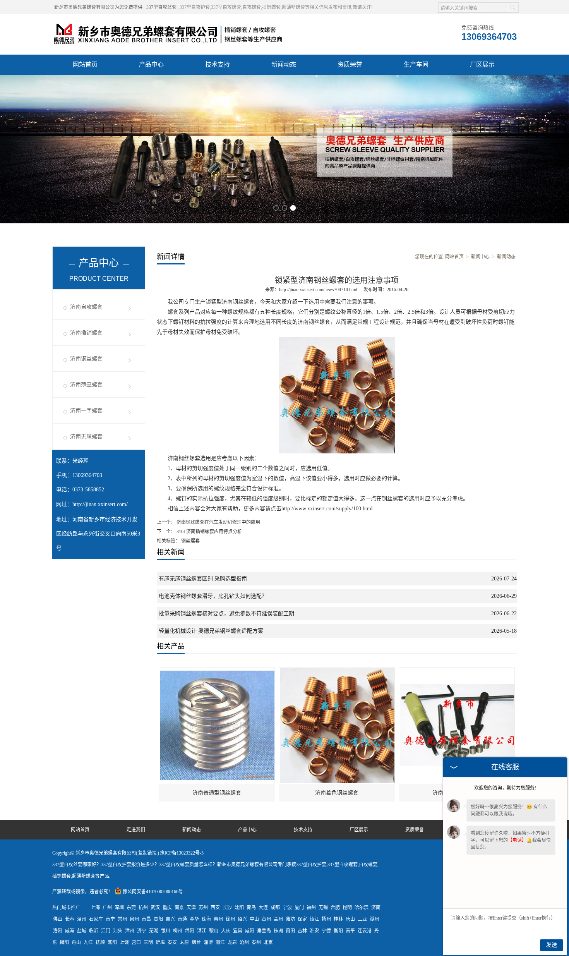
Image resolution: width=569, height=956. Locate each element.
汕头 (117, 931)
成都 (275, 907)
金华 (194, 919)
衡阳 (338, 931)
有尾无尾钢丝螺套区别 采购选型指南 (203, 579)
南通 (182, 919)
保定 (302, 919)
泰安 (172, 942)
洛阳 (57, 931)
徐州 (230, 919)
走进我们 (136, 829)
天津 (191, 907)
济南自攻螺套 (86, 307)
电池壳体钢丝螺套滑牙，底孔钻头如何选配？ (213, 596)
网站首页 (85, 64)
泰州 (256, 942)
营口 (136, 942)
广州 (107, 907)
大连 (263, 907)
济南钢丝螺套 (86, 359)
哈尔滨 (361, 907)
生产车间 (416, 64)
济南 (375, 907)
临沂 (93, 931)
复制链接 (147, 853)
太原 (184, 942)
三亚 (362, 919)
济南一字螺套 (86, 411)
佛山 (57, 919)
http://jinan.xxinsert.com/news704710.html (318, 289)
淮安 (314, 931)
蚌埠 (160, 942)
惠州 (218, 919)
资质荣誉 (350, 64)
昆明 (347, 907)
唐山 (350, 919)
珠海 (206, 919)
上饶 (124, 942)
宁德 (326, 931)
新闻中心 (480, 256)
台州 (266, 919)
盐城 (81, 931)
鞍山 (213, 931)
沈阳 (239, 907)
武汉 (155, 907)
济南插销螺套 (86, 333)
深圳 (119, 907)
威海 (69, 931)
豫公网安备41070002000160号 (153, 891)
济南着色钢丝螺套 (336, 793)
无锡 (323, 907)
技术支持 (217, 64)
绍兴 (242, 919)
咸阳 (249, 931)
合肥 (335, 907)
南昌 (146, 919)
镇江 (314, 919)
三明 (148, 942)
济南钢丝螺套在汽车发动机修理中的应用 (217, 522)
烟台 (196, 942)
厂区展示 (482, 64)
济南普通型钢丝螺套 (216, 793)
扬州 (326, 919)
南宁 (110, 919)
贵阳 (158, 919)
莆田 (290, 931)
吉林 (302, 931)
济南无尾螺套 (86, 436)
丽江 (220, 942)
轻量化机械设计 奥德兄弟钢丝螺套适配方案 (211, 631)
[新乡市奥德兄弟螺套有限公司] (168, 23)
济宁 (141, 931)
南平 (350, 931)
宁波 (287, 907)
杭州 (143, 907)
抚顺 (100, 942)
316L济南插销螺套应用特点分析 (208, 531)
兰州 (278, 919)
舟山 (76, 942)
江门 (105, 931)
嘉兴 (170, 919)
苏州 (203, 907)
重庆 (167, 907)
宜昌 (237, 931)
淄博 (208, 942)
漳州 (129, 931)
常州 (122, 919)
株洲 (278, 931)
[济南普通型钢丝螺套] (217, 671)
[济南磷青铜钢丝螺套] (457, 671)
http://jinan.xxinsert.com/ (100, 504)
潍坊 (290, 919)
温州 (81, 919)
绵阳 (189, 931)
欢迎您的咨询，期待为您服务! (505, 788)
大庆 (225, 931)
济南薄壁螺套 (86, 385)
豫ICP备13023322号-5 (182, 853)
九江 (88, 942)
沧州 (244, 942)
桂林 (338, 919)
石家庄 (96, 919)
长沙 (227, 907)
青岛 (251, 907)
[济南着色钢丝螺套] (337, 671)
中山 (254, 919)
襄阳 (112, 942)
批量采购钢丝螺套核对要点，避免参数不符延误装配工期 (226, 613)
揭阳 (64, 942)
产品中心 (151, 64)
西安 (215, 907)
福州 (311, 907)
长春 (69, 919)
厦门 (299, 907)
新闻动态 (283, 64)
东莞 (131, 907)
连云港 (365, 931)
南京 (179, 907)
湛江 (201, 931)
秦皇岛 (264, 931)
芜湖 (153, 931)
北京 (268, 942)
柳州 (177, 931)
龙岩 (232, 942)
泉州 (134, 919)
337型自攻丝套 (161, 7)
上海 (95, 907)
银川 (165, 931)
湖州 (374, 919)
